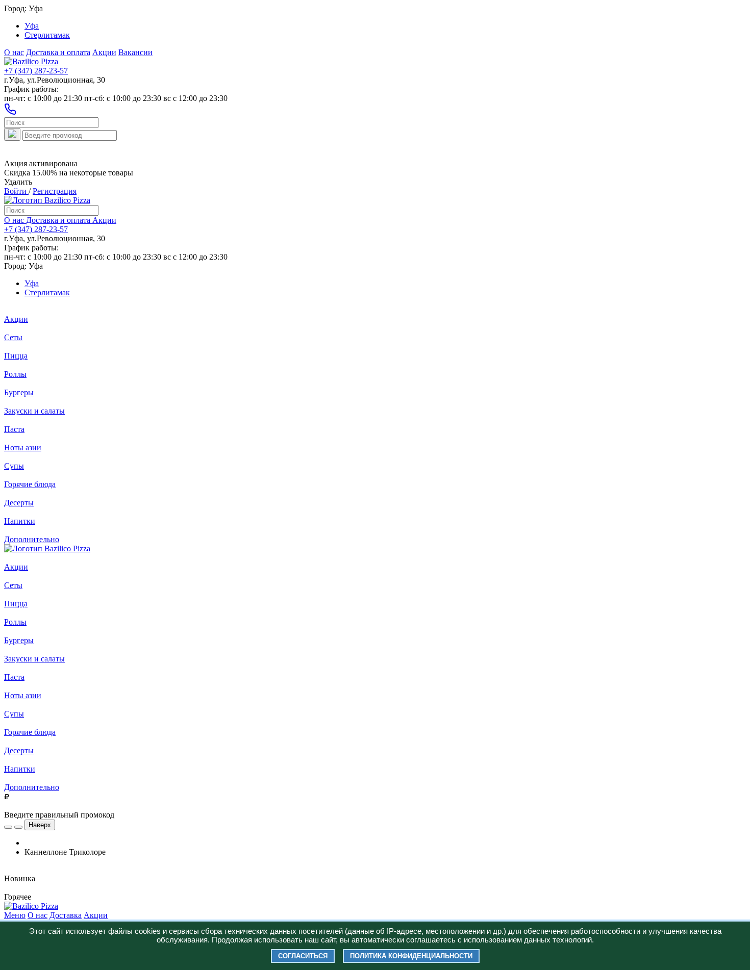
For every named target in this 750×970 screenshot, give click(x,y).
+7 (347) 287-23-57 (36, 70)
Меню (15, 915)
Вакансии (135, 52)
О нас (14, 52)
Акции (104, 52)
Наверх (40, 825)
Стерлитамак (47, 35)
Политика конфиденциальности (411, 956)
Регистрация (55, 191)
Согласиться (303, 956)
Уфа (31, 25)
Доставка (65, 915)
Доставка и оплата (58, 52)
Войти (16, 191)
